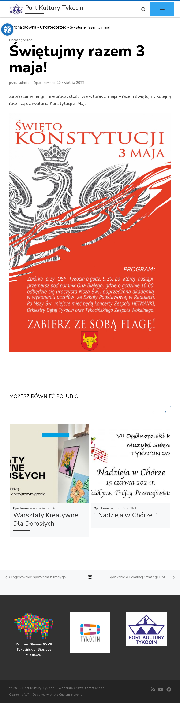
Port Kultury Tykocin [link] (38, 687)
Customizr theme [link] (70, 694)
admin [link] (24, 82)
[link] (7, 29)
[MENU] (162, 9)
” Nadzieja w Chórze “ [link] (125, 515)
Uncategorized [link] (53, 27)
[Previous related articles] (153, 411)
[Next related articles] (165, 411)
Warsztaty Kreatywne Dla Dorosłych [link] (45, 519)
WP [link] (26, 694)
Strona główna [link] (22, 27)
